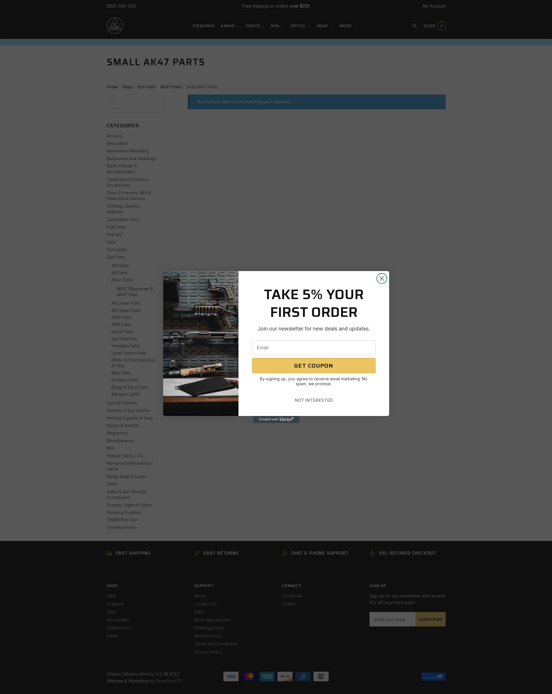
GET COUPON (313, 365)
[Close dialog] (382, 278)
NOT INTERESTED (314, 400)
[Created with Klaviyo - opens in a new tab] (276, 419)
